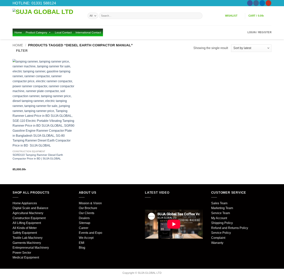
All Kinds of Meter (25, 228)
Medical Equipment (26, 257)
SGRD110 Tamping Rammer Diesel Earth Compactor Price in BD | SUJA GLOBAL (38, 156)
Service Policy (221, 232)
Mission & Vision (90, 203)
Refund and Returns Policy (229, 228)
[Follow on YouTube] (268, 3)
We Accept (86, 237)
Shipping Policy (222, 223)
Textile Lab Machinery (28, 237)
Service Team (220, 213)
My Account (219, 218)
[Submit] (199, 16)
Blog (82, 247)
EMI (81, 242)
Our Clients (86, 213)
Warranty (217, 242)
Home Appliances (25, 203)
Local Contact (63, 32)
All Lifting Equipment (27, 223)
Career (83, 228)
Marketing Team (222, 208)
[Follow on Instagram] (256, 3)
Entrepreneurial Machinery (31, 247)
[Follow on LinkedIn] (262, 3)
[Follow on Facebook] (250, 3)
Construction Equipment (29, 218)
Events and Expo (90, 232)
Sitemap (84, 223)
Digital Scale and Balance (30, 208)
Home (18, 32)
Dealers (84, 218)
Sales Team (219, 203)
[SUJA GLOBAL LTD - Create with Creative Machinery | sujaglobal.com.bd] (47, 16)
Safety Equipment (25, 232)
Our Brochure (88, 208)
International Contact (88, 32)
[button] (259, 15)
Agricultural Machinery (28, 213)
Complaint (218, 237)
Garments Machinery (27, 242)
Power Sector (22, 252)
